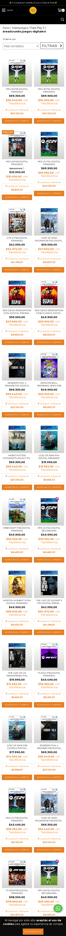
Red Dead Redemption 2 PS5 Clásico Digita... (49, 311)
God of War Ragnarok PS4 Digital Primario (49, 239)
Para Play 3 (37, 28)
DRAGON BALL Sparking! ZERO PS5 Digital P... (49, 384)
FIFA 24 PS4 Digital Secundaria (49, 529)
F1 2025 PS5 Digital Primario (17, 891)
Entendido (33, 931)
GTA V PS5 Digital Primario (17, 239)
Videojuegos (20, 28)
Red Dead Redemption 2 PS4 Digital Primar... (17, 311)
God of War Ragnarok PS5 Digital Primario (49, 819)
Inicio (6, 28)
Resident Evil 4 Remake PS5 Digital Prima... (49, 746)
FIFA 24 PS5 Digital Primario (17, 819)
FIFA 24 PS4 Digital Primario (49, 163)
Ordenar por (9, 39)
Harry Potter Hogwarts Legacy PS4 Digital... (17, 456)
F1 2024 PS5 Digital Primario (49, 674)
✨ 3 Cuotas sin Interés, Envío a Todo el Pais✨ (33, 2)
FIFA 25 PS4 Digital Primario (49, 90)
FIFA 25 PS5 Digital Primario (17, 90)
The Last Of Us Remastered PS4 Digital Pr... (17, 674)
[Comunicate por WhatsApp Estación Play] (58, 908)
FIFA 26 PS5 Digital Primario (17, 163)
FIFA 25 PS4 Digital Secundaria (49, 891)
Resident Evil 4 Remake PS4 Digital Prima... (17, 384)
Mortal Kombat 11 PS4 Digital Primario (17, 601)
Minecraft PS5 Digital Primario (17, 529)
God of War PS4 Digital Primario (49, 456)
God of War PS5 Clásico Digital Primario (17, 746)
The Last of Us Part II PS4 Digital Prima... (49, 601)
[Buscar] (62, 19)
